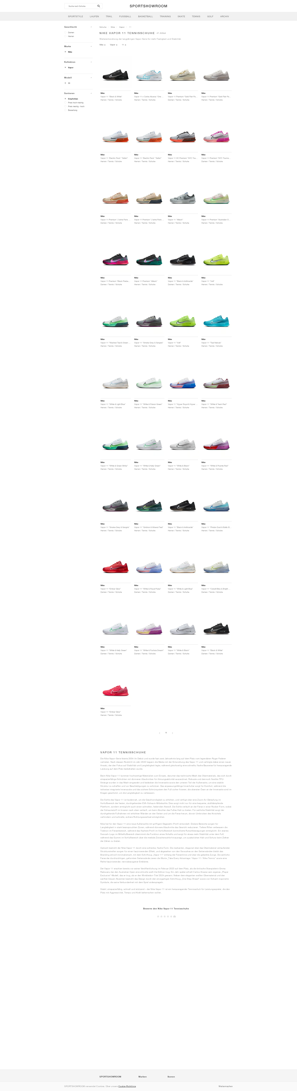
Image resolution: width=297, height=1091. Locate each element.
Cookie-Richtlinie (127, 1086)
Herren (71, 36)
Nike (70, 52)
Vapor (70, 67)
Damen (71, 32)
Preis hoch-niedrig (75, 102)
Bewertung (72, 110)
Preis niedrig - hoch (76, 106)
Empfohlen (73, 99)
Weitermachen (226, 1086)
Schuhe (103, 27)
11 (69, 83)
